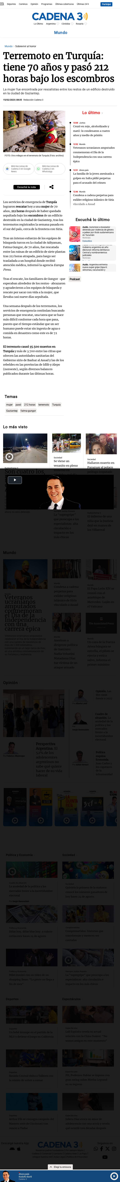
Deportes (11, 4)
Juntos (82, 123)
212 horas (29, 404)
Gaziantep (12, 410)
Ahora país (84, 170)
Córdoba (66, 23)
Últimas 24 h (83, 4)
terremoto (43, 404)
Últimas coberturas (64, 4)
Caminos (23, 4)
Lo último (91, 112)
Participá (106, 4)
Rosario (79, 23)
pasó (18, 404)
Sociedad (58, 457)
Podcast (75, 279)
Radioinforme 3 (11, 468)
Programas (46, 4)
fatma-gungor (28, 410)
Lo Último (38, 23)
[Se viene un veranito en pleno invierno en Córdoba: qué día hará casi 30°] (66, 443)
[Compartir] (51, 187)
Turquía (56, 404)
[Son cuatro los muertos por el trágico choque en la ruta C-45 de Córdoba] (25, 448)
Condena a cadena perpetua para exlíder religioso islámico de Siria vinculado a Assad (93, 200)
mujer (9, 404)
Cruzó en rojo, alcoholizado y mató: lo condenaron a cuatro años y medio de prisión (91, 131)
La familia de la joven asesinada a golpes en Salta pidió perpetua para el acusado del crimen (93, 178)
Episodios (87, 241)
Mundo (9, 46)
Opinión (34, 4)
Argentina (51, 23)
